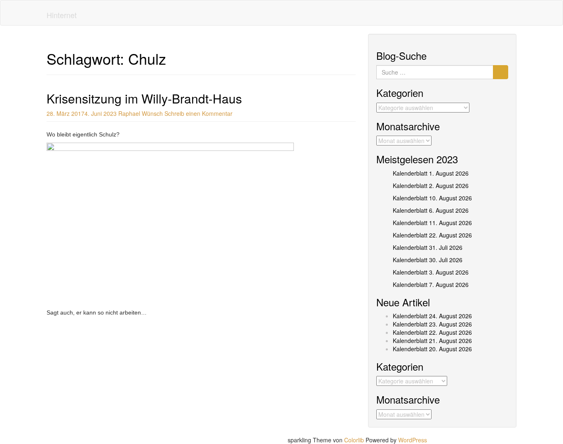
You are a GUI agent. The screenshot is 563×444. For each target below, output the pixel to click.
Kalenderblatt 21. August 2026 (432, 340)
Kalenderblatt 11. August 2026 (432, 222)
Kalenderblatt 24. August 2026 (432, 316)
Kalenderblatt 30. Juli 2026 (427, 260)
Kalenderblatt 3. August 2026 (431, 272)
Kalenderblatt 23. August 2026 (432, 324)
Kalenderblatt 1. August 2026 (431, 173)
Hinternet (62, 14)
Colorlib (354, 440)
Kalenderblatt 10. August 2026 (432, 198)
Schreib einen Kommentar (198, 113)
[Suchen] (500, 72)
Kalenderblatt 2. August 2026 (431, 185)
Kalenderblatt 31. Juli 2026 (427, 247)
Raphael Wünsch (140, 113)
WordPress (412, 440)
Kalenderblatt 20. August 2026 (432, 349)
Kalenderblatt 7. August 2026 (431, 284)
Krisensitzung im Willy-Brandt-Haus (144, 98)
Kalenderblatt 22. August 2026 (432, 235)
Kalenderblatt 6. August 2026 (431, 210)
